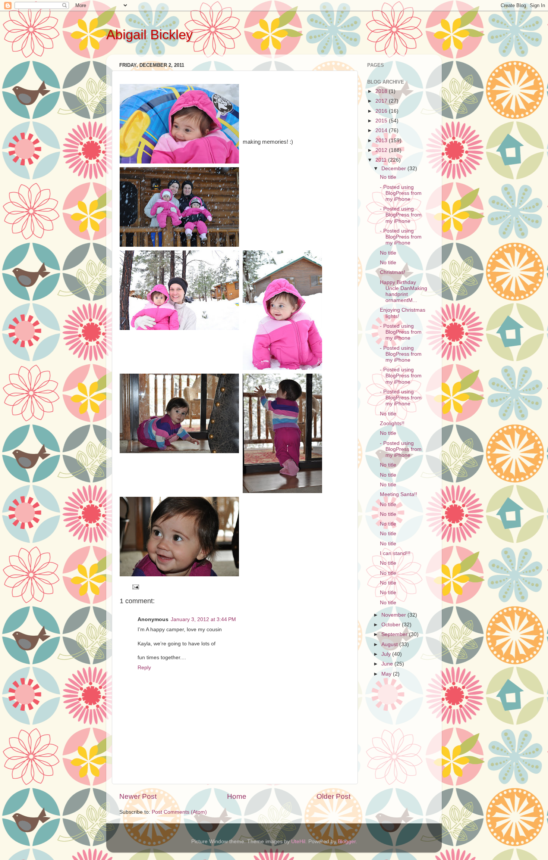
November (394, 615)
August (390, 644)
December (394, 168)
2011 (381, 160)
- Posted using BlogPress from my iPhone (401, 193)
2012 (382, 150)
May (387, 674)
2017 (382, 101)
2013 (382, 140)
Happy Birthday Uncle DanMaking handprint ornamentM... (403, 291)
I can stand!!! (395, 553)
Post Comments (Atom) (179, 812)
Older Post (333, 796)
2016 (382, 111)
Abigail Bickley (149, 34)
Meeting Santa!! (398, 494)
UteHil (298, 841)
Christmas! (392, 272)
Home (236, 796)
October (391, 624)
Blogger (347, 841)
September (395, 634)
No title (388, 177)
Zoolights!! (392, 423)
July (386, 654)
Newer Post (138, 796)
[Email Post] (135, 586)
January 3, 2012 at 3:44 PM (203, 619)
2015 (382, 121)
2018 (382, 91)
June (387, 664)
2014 (382, 130)
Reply (144, 667)
